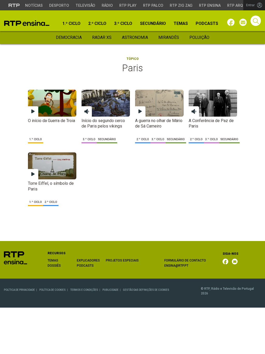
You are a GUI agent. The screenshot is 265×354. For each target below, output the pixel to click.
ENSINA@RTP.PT (176, 265)
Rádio (107, 5)
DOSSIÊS (54, 265)
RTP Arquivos (240, 5)
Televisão (85, 5)
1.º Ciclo (71, 23)
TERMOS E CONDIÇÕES (84, 289)
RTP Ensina (210, 5)
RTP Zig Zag (181, 5)
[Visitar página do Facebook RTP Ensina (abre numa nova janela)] (230, 22)
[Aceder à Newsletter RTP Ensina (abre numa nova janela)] (243, 22)
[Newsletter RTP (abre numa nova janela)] (235, 261)
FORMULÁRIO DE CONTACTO (185, 260)
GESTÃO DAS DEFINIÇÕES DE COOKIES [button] (146, 289)
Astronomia (135, 37)
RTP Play (128, 5)
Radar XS (102, 37)
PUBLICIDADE (110, 289)
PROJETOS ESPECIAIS (122, 260)
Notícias (34, 5)
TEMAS (53, 260)
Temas (181, 23)
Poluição (199, 37)
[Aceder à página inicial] (26, 23)
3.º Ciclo (123, 23)
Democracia (69, 37)
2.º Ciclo (97, 23)
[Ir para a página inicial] (15, 257)
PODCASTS (85, 265)
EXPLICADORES (88, 260)
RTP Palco (153, 5)
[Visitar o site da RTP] (14, 5)
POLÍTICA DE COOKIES (52, 289)
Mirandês (168, 37)
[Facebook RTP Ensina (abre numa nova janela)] (225, 261)
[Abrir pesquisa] (256, 21)
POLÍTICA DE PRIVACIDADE (19, 289)
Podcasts (207, 23)
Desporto (59, 5)
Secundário (153, 23)
